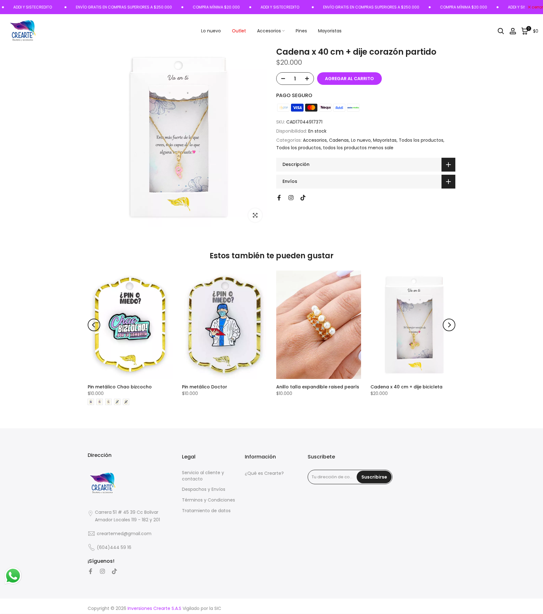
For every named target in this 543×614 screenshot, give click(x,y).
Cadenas (339, 140)
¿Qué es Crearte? (264, 473)
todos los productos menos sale (358, 148)
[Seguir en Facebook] (279, 197)
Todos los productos (421, 140)
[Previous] (94, 325)
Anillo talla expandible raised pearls (317, 387)
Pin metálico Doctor (204, 387)
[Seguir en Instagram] (291, 197)
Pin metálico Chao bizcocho (120, 387)
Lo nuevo (211, 31)
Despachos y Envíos (203, 489)
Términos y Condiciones (208, 500)
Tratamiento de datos (206, 511)
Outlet (239, 31)
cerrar (537, 7)
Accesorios (269, 31)
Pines (301, 31)
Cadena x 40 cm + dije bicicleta (406, 387)
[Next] (449, 325)
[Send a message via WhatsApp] (13, 576)
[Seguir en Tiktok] (303, 197)
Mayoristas (330, 31)
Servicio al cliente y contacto (203, 476)
